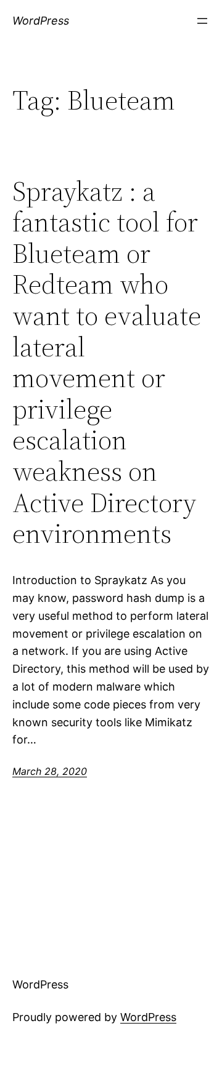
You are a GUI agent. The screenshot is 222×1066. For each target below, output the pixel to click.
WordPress (40, 20)
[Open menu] (202, 21)
